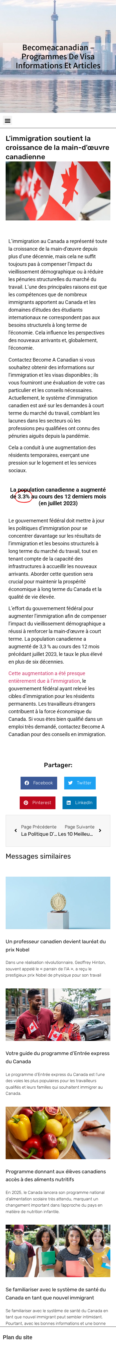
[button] (7, 120)
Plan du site (17, 1337)
